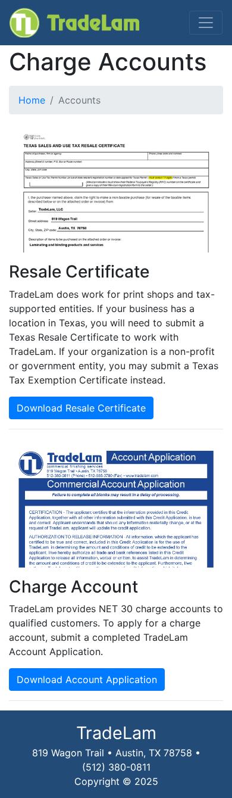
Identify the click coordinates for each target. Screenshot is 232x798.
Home (31, 100)
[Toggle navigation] (205, 23)
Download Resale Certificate (81, 408)
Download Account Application (87, 679)
